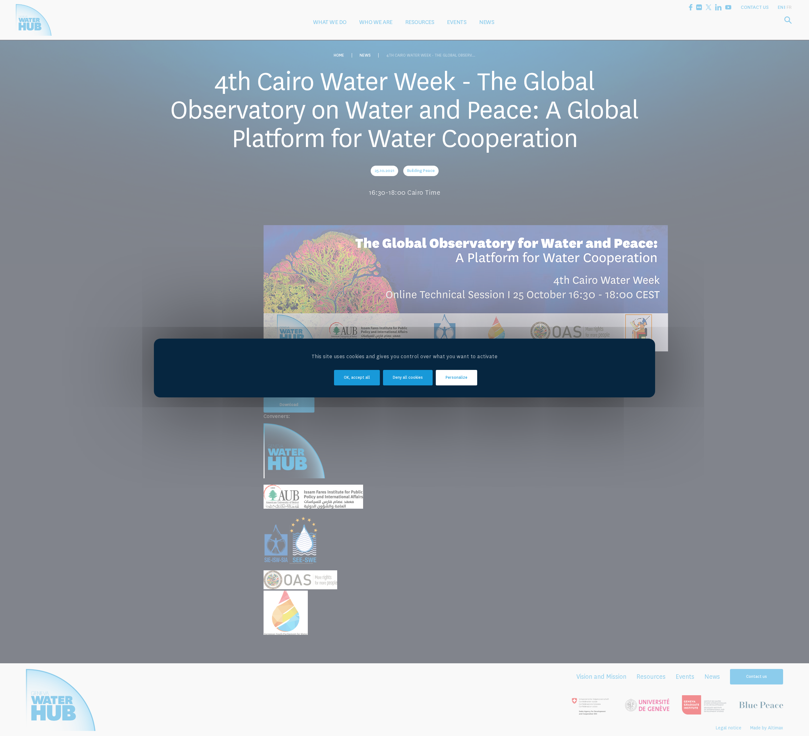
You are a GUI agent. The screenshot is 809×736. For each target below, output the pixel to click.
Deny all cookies (408, 377)
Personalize (456, 377)
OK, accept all (357, 377)
